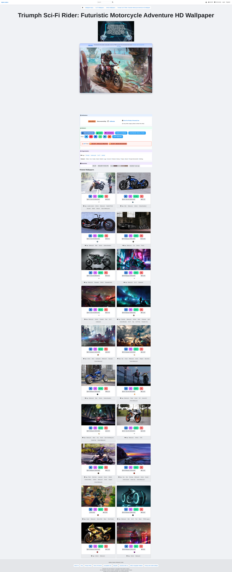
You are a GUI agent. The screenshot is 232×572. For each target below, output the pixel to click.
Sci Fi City (138, 321)
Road (132, 398)
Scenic (105, 477)
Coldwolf (137, 473)
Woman (98, 208)
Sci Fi (98, 155)
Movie (140, 519)
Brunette (89, 208)
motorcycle (93, 155)
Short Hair (94, 477)
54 (101, 388)
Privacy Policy (88, 565)
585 (101, 196)
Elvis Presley (111, 519)
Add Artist (92, 121)
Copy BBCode (118, 136)
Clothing (140, 159)
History (118, 159)
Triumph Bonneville (133, 159)
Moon (94, 437)
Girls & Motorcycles (105, 208)
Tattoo (87, 159)
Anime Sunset (126, 479)
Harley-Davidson (142, 206)
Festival (113, 159)
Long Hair (100, 477)
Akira (93, 358)
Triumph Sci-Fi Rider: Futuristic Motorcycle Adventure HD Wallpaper (133, 7)
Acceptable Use (107, 565)
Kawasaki (96, 282)
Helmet (134, 319)
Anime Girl (144, 398)
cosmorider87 (102, 552)
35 (136, 309)
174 (101, 235)
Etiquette (115, 565)
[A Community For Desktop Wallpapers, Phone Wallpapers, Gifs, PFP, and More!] (82, 7)
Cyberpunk (140, 282)
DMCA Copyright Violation (136, 565)
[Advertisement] (116, 103)
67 (101, 509)
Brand (126, 159)
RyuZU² (138, 355)
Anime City (93, 440)
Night (139, 319)
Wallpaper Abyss (89, 7)
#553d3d (115, 165)
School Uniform (88, 479)
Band (97, 159)
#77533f (126, 165)
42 (136, 509)
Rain (106, 319)
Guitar (94, 159)
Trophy (122, 159)
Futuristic (102, 319)
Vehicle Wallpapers (111, 7)
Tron (136, 519)
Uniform (94, 479)
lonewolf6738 (102, 394)
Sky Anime (147, 358)
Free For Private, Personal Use (131, 120)
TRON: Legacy (146, 519)
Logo (105, 159)
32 (101, 349)
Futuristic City (145, 321)
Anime (88, 358)
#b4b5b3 (119, 165)
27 (136, 349)
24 (101, 428)
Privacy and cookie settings (151, 565)
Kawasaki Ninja (108, 282)
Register (228, 2)
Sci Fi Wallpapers (99, 7)
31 (101, 309)
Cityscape (144, 319)
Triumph (87, 155)
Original (141, 358)
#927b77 (123, 165)
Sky (122, 358)
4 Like (100, 133)
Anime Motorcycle (98, 361)
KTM (141, 437)
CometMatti (102, 515)
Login (223, 2)
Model (101, 159)
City (133, 321)
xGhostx (112, 121)
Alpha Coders (4, 2)
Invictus (138, 552)
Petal (89, 477)
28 (101, 467)
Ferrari (142, 245)
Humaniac (102, 473)
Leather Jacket (90, 206)
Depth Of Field (109, 206)
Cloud (126, 358)
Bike (125, 206)
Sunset (146, 477)
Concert (109, 159)
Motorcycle (102, 206)
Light (149, 319)
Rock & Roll (99, 519)
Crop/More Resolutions (137, 133)
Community (218, 2)
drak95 (138, 394)
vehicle (103, 155)
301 (137, 196)
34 (136, 272)
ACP (84, 143)
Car (90, 159)
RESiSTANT (137, 241)
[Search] (113, 2)
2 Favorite (109, 133)
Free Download (88, 133)
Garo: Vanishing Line (109, 437)
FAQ (82, 565)
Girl (139, 398)
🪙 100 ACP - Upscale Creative (99, 143)
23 (136, 388)
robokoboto (102, 355)
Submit (211, 2)
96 (136, 235)
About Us (76, 565)
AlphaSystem (138, 202)
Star (127, 477)
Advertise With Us (124, 565)
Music (105, 519)
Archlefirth (138, 315)
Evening (131, 477)
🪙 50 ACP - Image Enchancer (117, 143)
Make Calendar (121, 133)
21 (136, 467)
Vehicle (97, 206)
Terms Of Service (97, 565)
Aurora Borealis (123, 321)
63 (101, 272)
